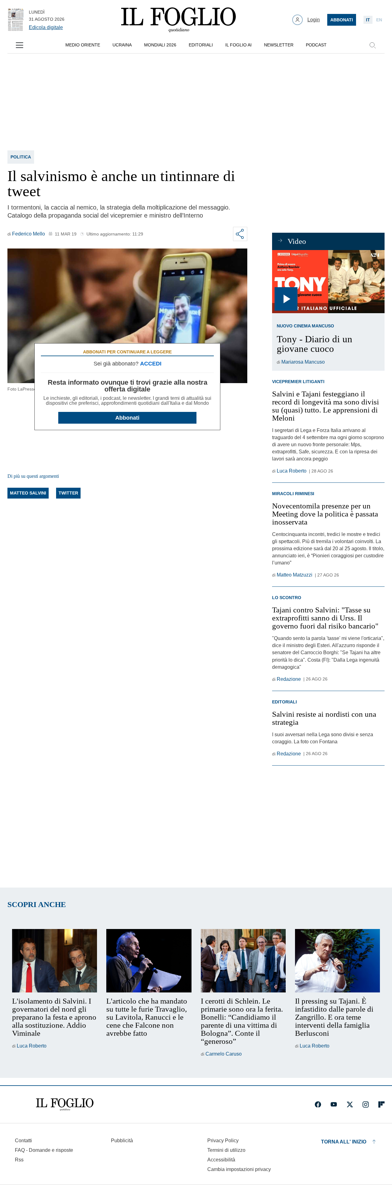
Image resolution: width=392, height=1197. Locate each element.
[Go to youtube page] (334, 1104)
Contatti (23, 1140)
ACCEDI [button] (150, 364)
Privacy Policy (223, 1140)
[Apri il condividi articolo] (240, 234)
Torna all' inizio (343, 1141)
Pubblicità (122, 1140)
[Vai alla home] (178, 19)
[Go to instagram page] (366, 1104)
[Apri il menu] (19, 45)
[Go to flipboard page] (381, 1104)
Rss (19, 1159)
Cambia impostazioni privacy (239, 1169)
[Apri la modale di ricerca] (372, 45)
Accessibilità (221, 1159)
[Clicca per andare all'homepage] (64, 1104)
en (379, 19)
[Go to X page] (350, 1104)
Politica (21, 156)
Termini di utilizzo (226, 1150)
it (368, 19)
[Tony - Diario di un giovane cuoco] (328, 281)
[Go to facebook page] (318, 1104)
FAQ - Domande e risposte (44, 1150)
